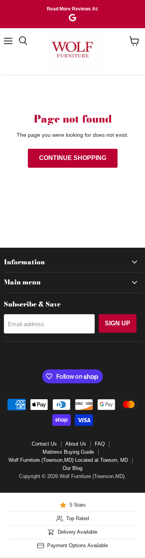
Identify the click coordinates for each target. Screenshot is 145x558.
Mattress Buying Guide (68, 452)
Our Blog (72, 468)
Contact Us (44, 444)
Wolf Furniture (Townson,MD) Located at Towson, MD (68, 460)
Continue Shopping (72, 158)
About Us (75, 444)
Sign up (117, 323)
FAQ (100, 444)
